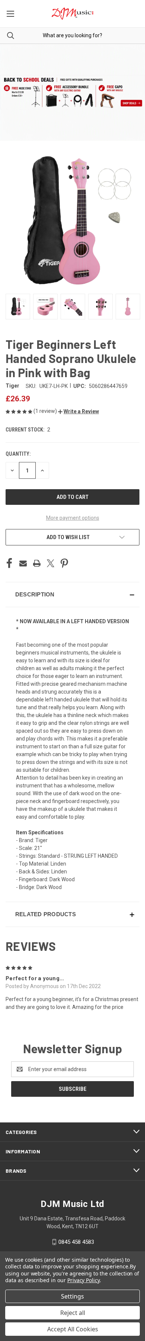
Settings (72, 1296)
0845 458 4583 (76, 1242)
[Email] (23, 563)
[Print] (37, 563)
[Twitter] (50, 563)
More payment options (72, 518)
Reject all (72, 1313)
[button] (78, 411)
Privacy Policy (83, 1280)
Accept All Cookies (72, 1329)
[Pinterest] (64, 563)
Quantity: (18, 454)
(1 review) (45, 411)
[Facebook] (9, 563)
